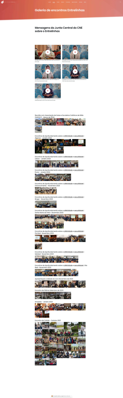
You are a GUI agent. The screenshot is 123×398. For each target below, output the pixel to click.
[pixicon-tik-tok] (71, 378)
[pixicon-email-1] (77, 378)
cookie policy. (68, 396)
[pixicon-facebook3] (39, 378)
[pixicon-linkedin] (65, 378)
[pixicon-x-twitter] (58, 378)
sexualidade (78, 136)
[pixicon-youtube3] (52, 378)
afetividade (68, 136)
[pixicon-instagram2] (46, 378)
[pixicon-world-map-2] (83, 378)
